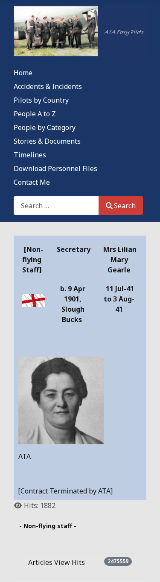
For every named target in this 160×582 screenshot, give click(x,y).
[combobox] (56, 205)
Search (125, 205)
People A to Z (35, 113)
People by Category (45, 127)
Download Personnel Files (55, 168)
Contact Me (32, 182)
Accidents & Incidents (48, 86)
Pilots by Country (41, 100)
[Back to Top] (145, 566)
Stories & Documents (47, 141)
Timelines (30, 155)
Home (23, 72)
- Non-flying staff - (47, 526)
